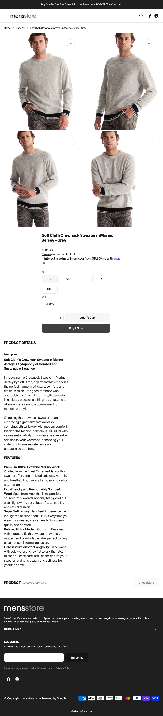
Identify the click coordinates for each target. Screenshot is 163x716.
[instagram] (17, 679)
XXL (52, 290)
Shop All (20, 27)
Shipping (46, 254)
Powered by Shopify (53, 698)
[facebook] (8, 679)
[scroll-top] (156, 709)
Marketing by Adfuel (81, 711)
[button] (6, 16)
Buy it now (76, 328)
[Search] (141, 15)
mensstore (27, 698)
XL (105, 280)
